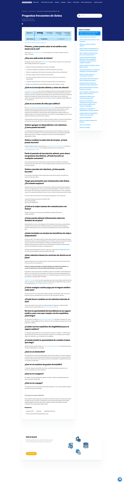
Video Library (76, 2)
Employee (63, 2)
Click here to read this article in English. (35, 42)
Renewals (38, 411)
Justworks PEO (30, 411)
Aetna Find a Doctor (36, 52)
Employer (57, 2)
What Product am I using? (47, 2)
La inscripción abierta (30, 91)
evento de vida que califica (32, 147)
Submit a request (98, 2)
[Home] (27, 2)
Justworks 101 (32, 11)
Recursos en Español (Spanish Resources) (48, 11)
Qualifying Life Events (49, 411)
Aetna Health (44, 62)
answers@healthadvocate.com (44, 283)
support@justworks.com (31, 149)
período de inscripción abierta (54, 146)
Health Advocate (29, 280)
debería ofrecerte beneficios (45, 319)
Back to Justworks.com (86, 2)
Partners (69, 2)
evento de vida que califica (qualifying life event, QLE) (40, 107)
